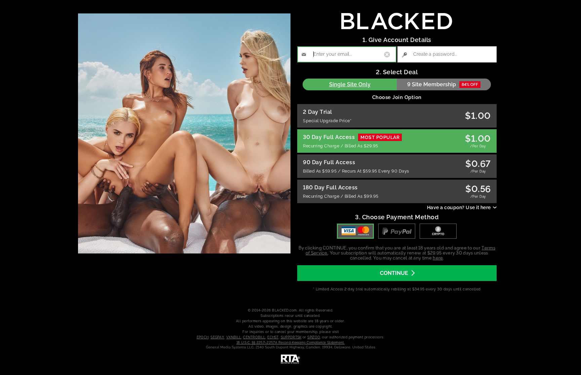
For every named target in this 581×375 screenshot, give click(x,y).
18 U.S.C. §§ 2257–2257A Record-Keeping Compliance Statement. (290, 342)
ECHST (273, 337)
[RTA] (290, 359)
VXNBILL (233, 337)
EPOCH (203, 337)
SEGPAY (217, 337)
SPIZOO (313, 337)
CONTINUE (394, 273)
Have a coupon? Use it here (459, 207)
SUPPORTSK (291, 337)
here (438, 258)
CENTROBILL (254, 337)
